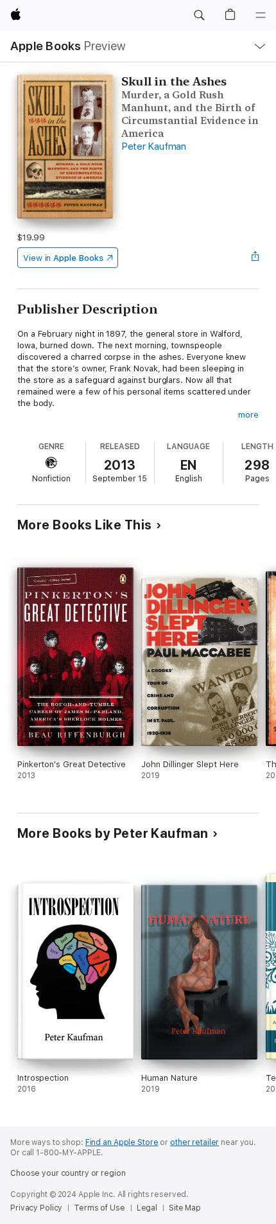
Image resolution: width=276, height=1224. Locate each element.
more (248, 415)
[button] (199, 15)
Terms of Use (99, 1207)
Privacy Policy (36, 1207)
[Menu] (260, 15)
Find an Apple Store (122, 1142)
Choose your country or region (68, 1173)
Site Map (185, 1207)
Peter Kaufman (153, 146)
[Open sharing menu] (255, 258)
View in (63, 258)
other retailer (194, 1142)
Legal (147, 1207)
